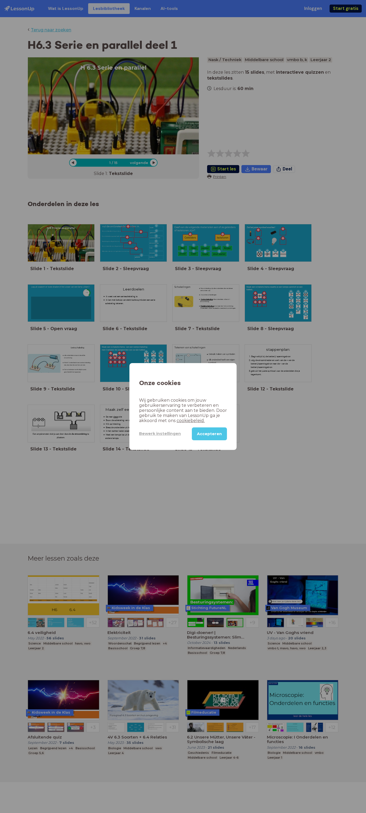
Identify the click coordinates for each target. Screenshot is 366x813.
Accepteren (209, 433)
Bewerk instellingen (160, 433)
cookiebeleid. (191, 420)
